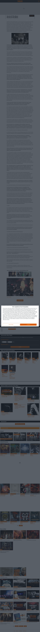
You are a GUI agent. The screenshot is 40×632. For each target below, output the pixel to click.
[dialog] (20, 316)
